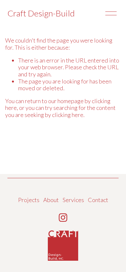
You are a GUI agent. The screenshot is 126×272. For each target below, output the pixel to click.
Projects (28, 200)
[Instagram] (63, 217)
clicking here (67, 114)
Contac (97, 200)
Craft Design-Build (41, 13)
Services (73, 200)
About (51, 200)
